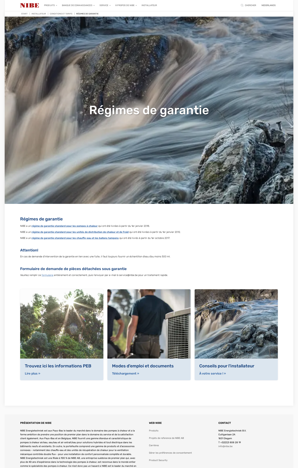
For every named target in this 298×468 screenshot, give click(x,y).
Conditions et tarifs (61, 14)
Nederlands (269, 5)
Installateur (149, 5)
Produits (49, 5)
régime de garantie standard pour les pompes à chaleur (65, 225)
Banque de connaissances (77, 5)
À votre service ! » (212, 373)
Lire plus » (32, 373)
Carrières (154, 445)
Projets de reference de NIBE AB (166, 438)
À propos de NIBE (124, 5)
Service (103, 5)
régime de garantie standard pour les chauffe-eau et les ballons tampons (75, 238)
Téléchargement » (125, 373)
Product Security (158, 460)
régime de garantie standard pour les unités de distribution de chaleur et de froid (80, 232)
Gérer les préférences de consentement (170, 452)
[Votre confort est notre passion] (29, 5)
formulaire (47, 275)
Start (24, 14)
